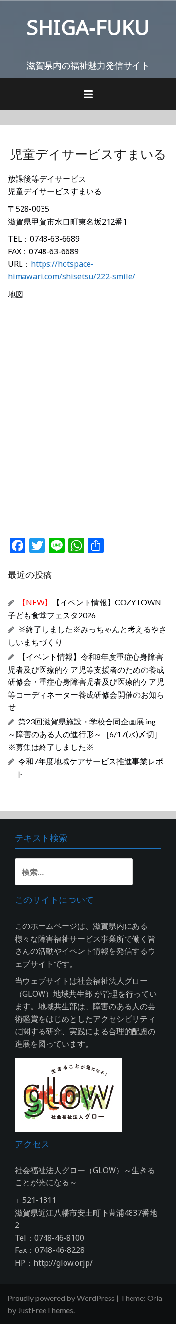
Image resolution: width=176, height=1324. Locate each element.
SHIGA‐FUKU (88, 27)
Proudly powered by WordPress (61, 1297)
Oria (154, 1297)
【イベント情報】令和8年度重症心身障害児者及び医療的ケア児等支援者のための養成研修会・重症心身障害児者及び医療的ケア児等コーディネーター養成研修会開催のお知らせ (86, 682)
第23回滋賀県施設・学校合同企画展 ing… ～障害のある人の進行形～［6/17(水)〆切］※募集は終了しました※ (85, 734)
